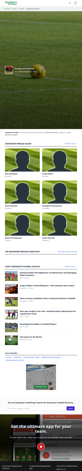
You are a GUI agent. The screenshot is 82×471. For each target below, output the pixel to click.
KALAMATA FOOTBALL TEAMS (31, 357)
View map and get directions (67, 251)
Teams (14, 9)
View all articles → (71, 266)
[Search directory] (70, 3)
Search (70, 408)
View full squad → (71, 144)
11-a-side (68, 132)
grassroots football (11, 135)
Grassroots (17, 357)
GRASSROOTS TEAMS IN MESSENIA (51, 357)
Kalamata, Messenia (51, 132)
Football (21, 9)
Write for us (61, 469)
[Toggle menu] (75, 3)
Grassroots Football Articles (67, 466)
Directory (7, 9)
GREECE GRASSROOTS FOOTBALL (15, 360)
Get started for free (41, 387)
